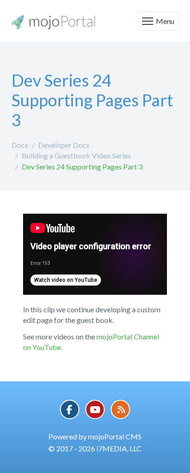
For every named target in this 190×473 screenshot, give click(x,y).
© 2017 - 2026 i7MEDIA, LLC (95, 448)
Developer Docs (63, 144)
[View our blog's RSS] (120, 409)
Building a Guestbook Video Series (76, 155)
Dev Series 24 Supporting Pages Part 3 (82, 166)
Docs (20, 144)
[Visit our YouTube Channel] (95, 409)
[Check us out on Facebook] (69, 409)
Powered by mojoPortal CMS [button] (95, 436)
